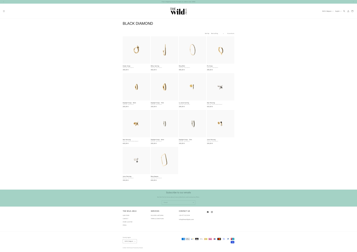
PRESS (124, 225)
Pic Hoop (210, 66)
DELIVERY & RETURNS (157, 215)
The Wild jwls (130, 247)
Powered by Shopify (138, 247)
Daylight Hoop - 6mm (129, 103)
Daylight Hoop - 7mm (157, 103)
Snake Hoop (126, 66)
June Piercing (211, 139)
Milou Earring (155, 66)
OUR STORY (126, 215)
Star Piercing (211, 103)
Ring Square (154, 176)
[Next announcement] (353, 2)
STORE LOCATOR (127, 222)
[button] (4, 11)
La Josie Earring (184, 103)
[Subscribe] (193, 202)
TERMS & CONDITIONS (157, 218)
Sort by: (207, 33)
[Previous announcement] (4, 2)
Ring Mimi (182, 66)
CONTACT (125, 218)
